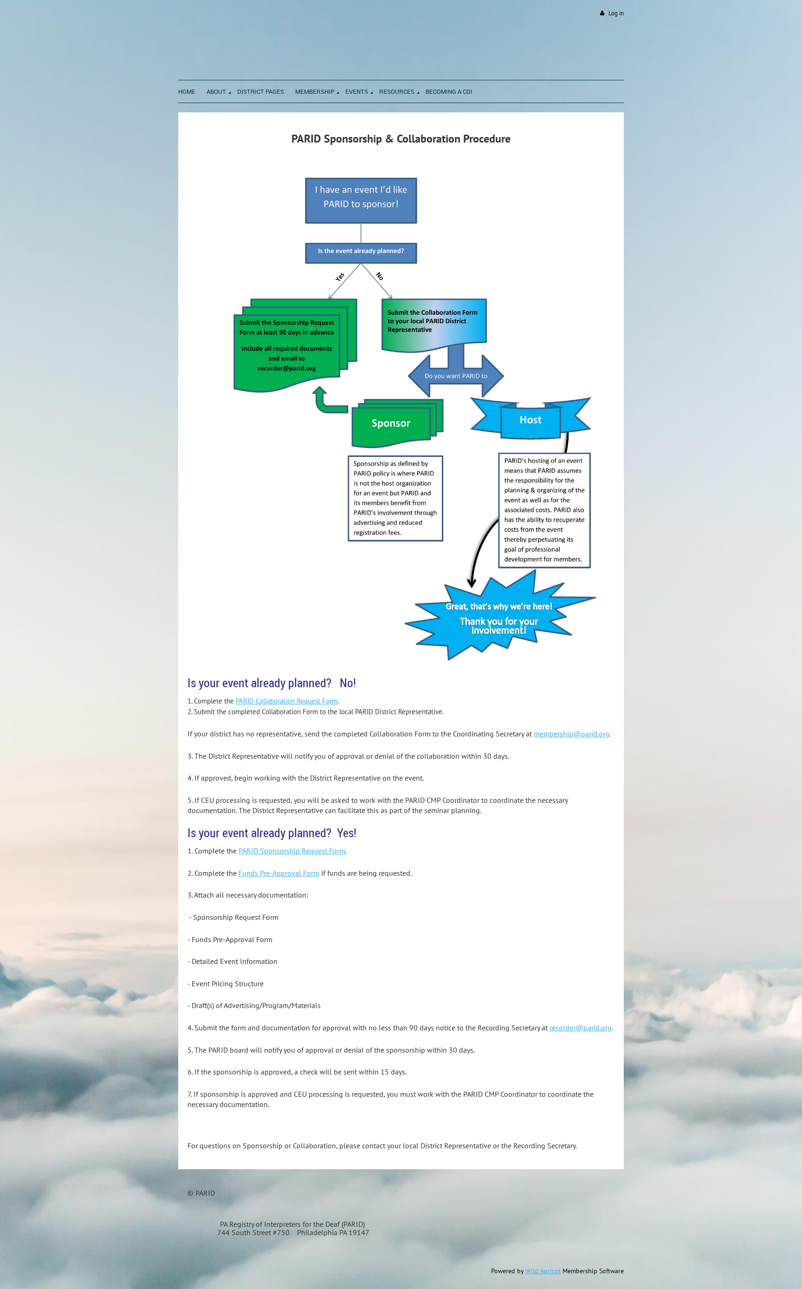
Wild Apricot (543, 1271)
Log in (616, 13)
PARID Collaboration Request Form (286, 701)
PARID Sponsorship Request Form (292, 850)
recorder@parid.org (581, 1027)
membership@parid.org (571, 733)
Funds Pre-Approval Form (279, 873)
